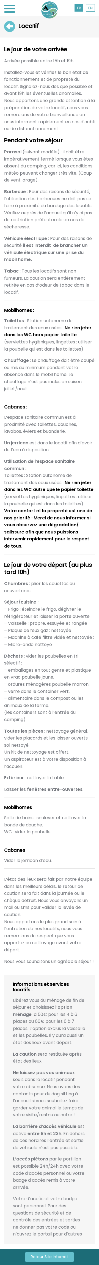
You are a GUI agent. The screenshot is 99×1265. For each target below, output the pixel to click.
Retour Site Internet (49, 1257)
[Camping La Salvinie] (49, 9)
